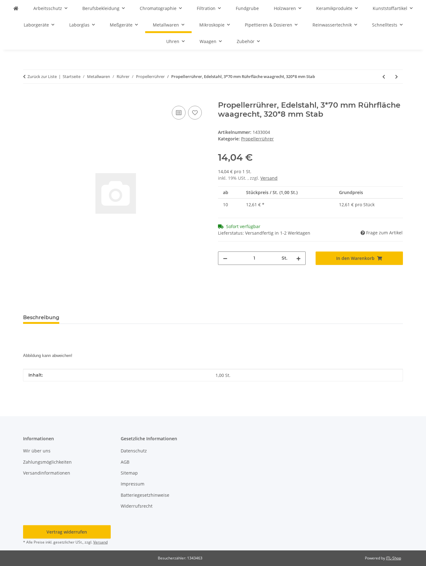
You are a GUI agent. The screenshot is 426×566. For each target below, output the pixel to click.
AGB (125, 462)
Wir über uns (37, 451)
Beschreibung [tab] (41, 317)
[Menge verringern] (225, 258)
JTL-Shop (393, 558)
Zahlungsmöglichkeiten (47, 462)
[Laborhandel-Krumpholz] (16, 8)
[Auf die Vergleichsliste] (179, 113)
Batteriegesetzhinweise (145, 495)
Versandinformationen (46, 473)
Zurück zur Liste (42, 76)
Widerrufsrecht (136, 506)
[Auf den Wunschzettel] (195, 113)
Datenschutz (134, 451)
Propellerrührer (257, 139)
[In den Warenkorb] (28, 97)
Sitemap (129, 473)
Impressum (132, 484)
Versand (269, 178)
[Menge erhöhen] (298, 258)
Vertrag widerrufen (66, 532)
